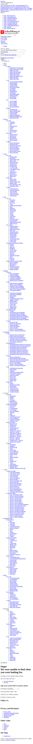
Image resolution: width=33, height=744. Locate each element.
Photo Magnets (13, 562)
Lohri (11, 455)
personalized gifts (8, 518)
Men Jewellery (13, 264)
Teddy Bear (13, 216)
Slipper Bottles (13, 618)
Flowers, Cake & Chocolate (16, 496)
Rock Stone (13, 565)
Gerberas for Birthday (15, 279)
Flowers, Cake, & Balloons (16, 503)
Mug (11, 530)
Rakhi (5, 65)
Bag (11, 521)
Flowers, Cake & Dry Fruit (16, 497)
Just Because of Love (15, 416)
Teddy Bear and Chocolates (16, 492)
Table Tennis (13, 635)
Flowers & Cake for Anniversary (18, 361)
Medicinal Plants (14, 590)
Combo (8, 66)
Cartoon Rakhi (13, 84)
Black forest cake (14, 162)
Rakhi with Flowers (14, 74)
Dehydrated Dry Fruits (15, 222)
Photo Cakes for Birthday (16, 284)
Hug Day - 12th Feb (15, 437)
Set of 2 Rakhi (13, 101)
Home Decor (13, 386)
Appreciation (13, 405)
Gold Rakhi (13, 88)
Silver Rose (12, 211)
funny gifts (12, 230)
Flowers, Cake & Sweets (16, 500)
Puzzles (12, 532)
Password (3, 54)
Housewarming (13, 597)
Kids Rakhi (12, 90)
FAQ (5, 724)
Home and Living (14, 232)
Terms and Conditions (9, 714)
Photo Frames (13, 369)
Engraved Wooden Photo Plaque (18, 558)
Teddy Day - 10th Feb (15, 435)
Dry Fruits (12, 202)
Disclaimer (6, 717)
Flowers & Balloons (15, 148)
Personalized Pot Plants (15, 604)
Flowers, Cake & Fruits (15, 499)
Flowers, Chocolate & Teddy (17, 510)
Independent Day (14, 453)
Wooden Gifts (13, 236)
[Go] (24, 50)
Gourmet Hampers (14, 390)
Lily (11, 124)
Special (8, 108)
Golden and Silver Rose (15, 205)
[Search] (15, 35)
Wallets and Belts (14, 269)
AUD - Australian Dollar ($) (10, 24)
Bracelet (12, 244)
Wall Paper (12, 574)
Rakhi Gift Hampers (15, 115)
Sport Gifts (9, 624)
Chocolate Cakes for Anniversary (18, 339)
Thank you (12, 415)
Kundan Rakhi (13, 91)
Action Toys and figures (15, 638)
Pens (11, 549)
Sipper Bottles (13, 533)
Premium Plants (13, 589)
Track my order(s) (5, 50)
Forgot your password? (10, 54)
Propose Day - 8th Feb (15, 430)
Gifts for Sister (13, 113)
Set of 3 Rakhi (13, 102)
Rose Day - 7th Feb (14, 432)
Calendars (12, 539)
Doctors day (13, 426)
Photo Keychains (14, 551)
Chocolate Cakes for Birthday (17, 287)
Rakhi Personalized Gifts (16, 116)
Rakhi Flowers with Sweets (16, 69)
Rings (11, 257)
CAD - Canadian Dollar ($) (16, 8)
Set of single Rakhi (14, 106)
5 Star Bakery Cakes (15, 169)
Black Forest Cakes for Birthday (17, 289)
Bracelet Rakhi (13, 83)
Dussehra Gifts (13, 447)
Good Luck (12, 596)
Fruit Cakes (12, 158)
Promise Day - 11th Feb (15, 436)
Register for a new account (7, 57)
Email (2, 53)
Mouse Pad (12, 546)
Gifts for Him (13, 240)
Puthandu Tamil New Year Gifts (17, 468)
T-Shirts (12, 215)
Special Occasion (11, 422)
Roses (11, 129)
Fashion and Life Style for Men (14, 261)
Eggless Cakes (13, 175)
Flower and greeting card (16, 480)
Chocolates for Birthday (15, 294)
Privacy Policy (7, 711)
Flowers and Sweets (15, 487)
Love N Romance (14, 418)
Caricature (12, 524)
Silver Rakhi (13, 97)
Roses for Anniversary (15, 357)
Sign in (2, 51)
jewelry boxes (13, 250)
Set (7, 99)
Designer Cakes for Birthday (17, 286)
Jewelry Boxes (13, 387)
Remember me (5, 61)
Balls (11, 626)
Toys (8, 636)
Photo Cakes (13, 161)
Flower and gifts (14, 479)
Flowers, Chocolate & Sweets (17, 508)
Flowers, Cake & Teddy (15, 501)
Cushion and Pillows (15, 526)
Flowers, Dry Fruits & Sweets (17, 512)
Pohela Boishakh (14, 465)
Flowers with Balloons (15, 362)
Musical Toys (13, 643)
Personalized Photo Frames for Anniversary (20, 344)
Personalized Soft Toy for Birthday (18, 318)
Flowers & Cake (14, 144)
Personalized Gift (11, 343)
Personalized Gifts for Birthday (17, 312)
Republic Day (13, 461)
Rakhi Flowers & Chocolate (16, 67)
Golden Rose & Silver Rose (16, 298)
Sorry (11, 414)
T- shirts (12, 619)
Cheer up (12, 407)
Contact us (6, 725)
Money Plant (13, 587)
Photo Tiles (12, 564)
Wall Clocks (13, 572)
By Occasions (10, 592)
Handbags (12, 248)
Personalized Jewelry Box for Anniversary (20, 346)
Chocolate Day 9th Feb (15, 433)
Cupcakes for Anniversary (16, 341)
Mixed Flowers (13, 126)
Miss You (12, 412)
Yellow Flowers (13, 140)
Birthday (6, 270)
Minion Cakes (13, 183)
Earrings (12, 245)
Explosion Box (13, 220)
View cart (3, 40)
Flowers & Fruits (14, 152)
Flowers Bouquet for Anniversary (18, 358)
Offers (5, 728)
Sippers (11, 212)
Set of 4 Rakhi (13, 104)
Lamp (11, 542)
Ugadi (11, 462)
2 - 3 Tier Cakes (14, 168)
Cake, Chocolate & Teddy (16, 494)
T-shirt (11, 656)
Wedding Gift (13, 401)
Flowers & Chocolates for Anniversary (19, 359)
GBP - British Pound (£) (9, 28)
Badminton (12, 625)
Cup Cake (12, 170)
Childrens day (13, 425)
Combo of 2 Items (11, 471)
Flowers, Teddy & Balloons (16, 517)
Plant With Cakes (14, 603)
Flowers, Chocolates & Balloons (18, 330)
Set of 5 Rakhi (13, 105)
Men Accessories (14, 262)
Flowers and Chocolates (15, 483)
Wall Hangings (10, 567)
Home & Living (14, 302)
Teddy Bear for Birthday (16, 293)
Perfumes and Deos (14, 255)
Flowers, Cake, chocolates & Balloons (19, 504)
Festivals (9, 443)
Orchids (12, 127)
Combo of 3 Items (11, 493)
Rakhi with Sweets (14, 79)
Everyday (9, 394)
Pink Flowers (13, 136)
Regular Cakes (13, 156)
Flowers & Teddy (14, 147)
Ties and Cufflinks (14, 268)
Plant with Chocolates (15, 607)
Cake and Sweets (14, 475)
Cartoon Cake (13, 180)
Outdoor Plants (13, 583)
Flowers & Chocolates (15, 145)
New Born (12, 400)
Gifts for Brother (14, 112)
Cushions (12, 201)
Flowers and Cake (14, 482)
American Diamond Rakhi (16, 81)
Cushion (12, 613)
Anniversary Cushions (15, 373)
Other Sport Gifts (14, 633)
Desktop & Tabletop (12, 537)
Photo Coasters (13, 550)
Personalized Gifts (11, 647)
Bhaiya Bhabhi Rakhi (15, 111)
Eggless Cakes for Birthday (16, 283)
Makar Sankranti (14, 457)
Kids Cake (9, 177)
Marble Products (14, 233)
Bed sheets (12, 522)
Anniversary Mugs (14, 375)
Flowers (6, 119)
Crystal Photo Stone (14, 557)
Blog (5, 729)
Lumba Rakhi (13, 98)
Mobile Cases (13, 544)
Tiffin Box (12, 621)
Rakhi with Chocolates (15, 72)
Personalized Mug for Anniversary (18, 348)
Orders (5, 46)
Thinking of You (14, 421)
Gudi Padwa (13, 464)
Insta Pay (3, 1)
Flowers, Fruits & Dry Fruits (17, 514)
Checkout (3, 42)
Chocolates (12, 200)
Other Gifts (9, 382)
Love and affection (14, 411)
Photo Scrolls (13, 571)
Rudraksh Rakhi (14, 95)
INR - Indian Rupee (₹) (6, 5)
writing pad (12, 622)
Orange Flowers (14, 134)
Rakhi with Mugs (14, 77)
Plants (5, 575)
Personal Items (10, 519)
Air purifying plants (14, 578)
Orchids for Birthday (15, 276)
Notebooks (12, 547)
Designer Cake (13, 166)
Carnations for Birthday (15, 277)
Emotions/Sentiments (12, 404)
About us (6, 726)
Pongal (11, 460)
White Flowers (13, 138)
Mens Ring (12, 265)
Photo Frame (13, 209)
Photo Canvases (14, 568)
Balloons (12, 218)
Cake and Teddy (14, 476)
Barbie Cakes (13, 179)
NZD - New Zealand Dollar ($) (11, 21)
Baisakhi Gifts (13, 467)
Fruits (11, 204)
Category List (7, 736)
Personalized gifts (11, 309)
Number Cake (13, 172)
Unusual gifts (13, 234)
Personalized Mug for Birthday (17, 314)
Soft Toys (12, 535)
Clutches (12, 259)
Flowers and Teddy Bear (16, 489)
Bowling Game (13, 628)
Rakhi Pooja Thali (14, 118)
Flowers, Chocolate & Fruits (17, 507)
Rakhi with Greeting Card (16, 76)
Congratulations (13, 408)
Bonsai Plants (13, 581)
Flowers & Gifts (14, 327)
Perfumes (12, 208)
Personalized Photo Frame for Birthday (19, 316)
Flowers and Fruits (14, 486)
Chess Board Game (14, 631)
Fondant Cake (13, 165)
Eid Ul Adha (13, 450)
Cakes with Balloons (15, 478)
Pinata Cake (13, 176)
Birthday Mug (13, 301)
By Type (9, 120)
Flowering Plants (14, 585)
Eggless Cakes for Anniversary (17, 334)
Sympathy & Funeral (15, 419)
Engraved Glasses (14, 528)
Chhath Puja (13, 444)
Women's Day (13, 429)
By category (10, 225)
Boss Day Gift (13, 423)
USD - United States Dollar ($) (13, 9)
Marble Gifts (13, 308)
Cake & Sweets (13, 193)
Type (8, 80)
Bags (11, 611)
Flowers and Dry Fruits (15, 485)
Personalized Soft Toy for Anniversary (19, 352)
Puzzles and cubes (14, 645)
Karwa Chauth (13, 454)
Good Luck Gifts (14, 219)
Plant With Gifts (14, 606)
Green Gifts (13, 237)
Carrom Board (13, 629)
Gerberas (12, 123)
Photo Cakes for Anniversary (17, 336)
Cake (8, 333)
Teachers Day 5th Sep (15, 441)
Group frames (13, 560)
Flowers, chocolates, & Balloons (18, 511)
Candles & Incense (14, 391)
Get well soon (13, 410)
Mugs (11, 206)
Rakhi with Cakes (14, 70)
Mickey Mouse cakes (15, 181)
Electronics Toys (14, 642)
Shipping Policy (7, 716)
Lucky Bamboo (13, 579)
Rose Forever (13, 131)
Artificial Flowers (14, 226)
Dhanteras (12, 446)
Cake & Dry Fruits (14, 194)
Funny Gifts (13, 304)
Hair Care (12, 247)
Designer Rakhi (13, 86)
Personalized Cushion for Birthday (18, 315)
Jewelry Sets (13, 251)
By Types (9, 576)
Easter (11, 448)
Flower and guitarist (14, 143)
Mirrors (11, 529)
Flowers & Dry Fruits (15, 151)
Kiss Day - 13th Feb (15, 439)
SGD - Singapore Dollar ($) (10, 18)
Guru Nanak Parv (14, 451)
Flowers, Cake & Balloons (16, 329)
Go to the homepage (9, 681)
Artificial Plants (13, 227)
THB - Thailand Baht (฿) (18, 5)
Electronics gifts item (15, 554)
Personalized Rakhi (14, 94)
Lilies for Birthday (14, 275)
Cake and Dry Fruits (15, 473)
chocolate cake (13, 163)
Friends (11, 398)
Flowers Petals (13, 130)
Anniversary (7, 332)
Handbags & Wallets (15, 384)
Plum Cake (12, 173)
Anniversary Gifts (14, 389)
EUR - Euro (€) (25, 9)
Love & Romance (14, 599)
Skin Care (12, 258)
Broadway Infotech (10, 740)
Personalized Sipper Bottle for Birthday (19, 319)
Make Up (12, 252)
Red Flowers (13, 137)
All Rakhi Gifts (13, 109)
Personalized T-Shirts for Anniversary (19, 351)
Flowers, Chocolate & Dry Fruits (18, 505)
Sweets (11, 213)
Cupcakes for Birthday (15, 290)
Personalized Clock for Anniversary (18, 347)
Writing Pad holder (14, 653)
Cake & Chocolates (14, 190)
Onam (11, 458)
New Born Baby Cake (15, 184)
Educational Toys (14, 640)
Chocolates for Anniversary (16, 368)
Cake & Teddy (13, 191)
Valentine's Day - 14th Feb (16, 440)
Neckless (12, 254)
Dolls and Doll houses (15, 639)
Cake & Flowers (14, 188)
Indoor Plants (13, 582)
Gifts (5, 197)
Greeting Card (13, 540)
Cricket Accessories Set (15, 632)
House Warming (14, 403)
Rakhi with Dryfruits (15, 73)
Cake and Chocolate (15, 472)
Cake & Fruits (13, 195)
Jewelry (12, 383)
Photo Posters (13, 569)
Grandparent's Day (14, 428)
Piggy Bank (13, 553)
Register (6, 51)
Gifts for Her (13, 241)
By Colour (9, 133)
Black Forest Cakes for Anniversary (18, 340)
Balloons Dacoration (15, 229)
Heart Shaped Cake (14, 159)
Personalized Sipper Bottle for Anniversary (20, 354)
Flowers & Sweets (14, 149)
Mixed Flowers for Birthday (16, 280)
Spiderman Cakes (14, 186)
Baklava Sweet (13, 223)
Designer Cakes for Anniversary (17, 337)
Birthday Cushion (14, 300)
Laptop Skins (13, 543)
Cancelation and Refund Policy (11, 713)
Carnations (12, 122)
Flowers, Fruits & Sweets (16, 515)
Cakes (5, 154)
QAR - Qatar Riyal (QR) (17, 7)
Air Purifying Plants (14, 238)
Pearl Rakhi (13, 92)
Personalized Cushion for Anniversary (19, 350)
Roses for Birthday (14, 273)
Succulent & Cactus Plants (16, 586)
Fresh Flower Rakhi (14, 87)
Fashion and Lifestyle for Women (15, 243)
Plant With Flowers (14, 601)
